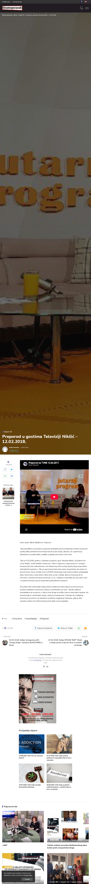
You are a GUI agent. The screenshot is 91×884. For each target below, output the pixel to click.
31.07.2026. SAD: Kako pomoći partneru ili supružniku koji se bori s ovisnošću (59, 758)
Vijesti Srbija (76, 840)
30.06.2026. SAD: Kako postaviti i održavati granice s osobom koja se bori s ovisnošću (59, 787)
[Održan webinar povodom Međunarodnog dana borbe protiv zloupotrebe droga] (68, 826)
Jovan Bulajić (31, 619)
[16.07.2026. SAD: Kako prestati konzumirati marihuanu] (31, 773)
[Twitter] (13, 451)
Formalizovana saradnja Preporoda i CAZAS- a (8, 503)
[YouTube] (47, 667)
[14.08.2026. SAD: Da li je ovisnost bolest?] (31, 744)
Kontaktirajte (37, 660)
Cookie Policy (27, 875)
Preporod (45, 619)
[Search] (81, 8)
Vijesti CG (8, 432)
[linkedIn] (17, 451)
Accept (27, 879)
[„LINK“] (23, 826)
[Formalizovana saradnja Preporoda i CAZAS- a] (8, 493)
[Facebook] (10, 451)
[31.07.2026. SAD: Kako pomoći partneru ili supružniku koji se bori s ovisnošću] (59, 744)
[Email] (85, 628)
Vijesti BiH (54, 840)
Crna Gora (17, 619)
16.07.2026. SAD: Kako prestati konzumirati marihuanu (30, 786)
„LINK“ (5, 845)
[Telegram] (11, 476)
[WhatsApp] (15, 451)
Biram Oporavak (14, 447)
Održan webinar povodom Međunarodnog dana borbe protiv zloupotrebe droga (67, 846)
